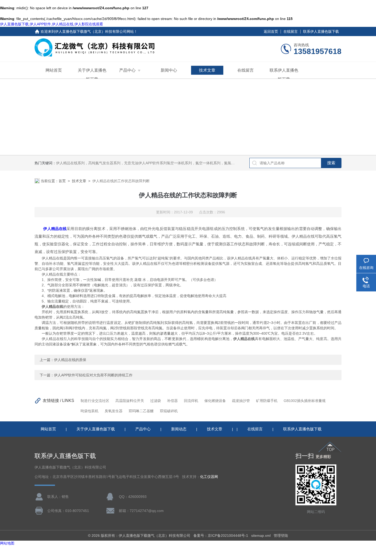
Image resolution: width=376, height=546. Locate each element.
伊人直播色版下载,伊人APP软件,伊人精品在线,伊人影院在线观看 (51, 24)
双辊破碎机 (169, 411)
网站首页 (54, 70)
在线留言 (290, 31)
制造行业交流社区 (95, 401)
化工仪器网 (209, 477)
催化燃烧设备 (215, 401)
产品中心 (127, 70)
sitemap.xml (261, 535)
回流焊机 (191, 401)
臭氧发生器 (114, 411)
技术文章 (207, 70)
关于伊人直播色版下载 (92, 74)
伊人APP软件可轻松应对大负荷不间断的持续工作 (93, 375)
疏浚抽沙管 (241, 401)
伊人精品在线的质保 (70, 360)
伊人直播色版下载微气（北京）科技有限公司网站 (94, 31)
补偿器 (172, 401)
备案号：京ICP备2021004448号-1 (220, 535)
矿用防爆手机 (267, 401)
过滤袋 (155, 401)
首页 (62, 181)
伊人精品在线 (55, 228)
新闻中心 (169, 70)
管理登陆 (281, 535)
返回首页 (271, 31)
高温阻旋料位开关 (129, 401)
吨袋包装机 (89, 411)
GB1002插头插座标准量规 (305, 401)
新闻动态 (178, 429)
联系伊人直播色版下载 (321, 31)
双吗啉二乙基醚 (141, 411)
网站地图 (7, 543)
